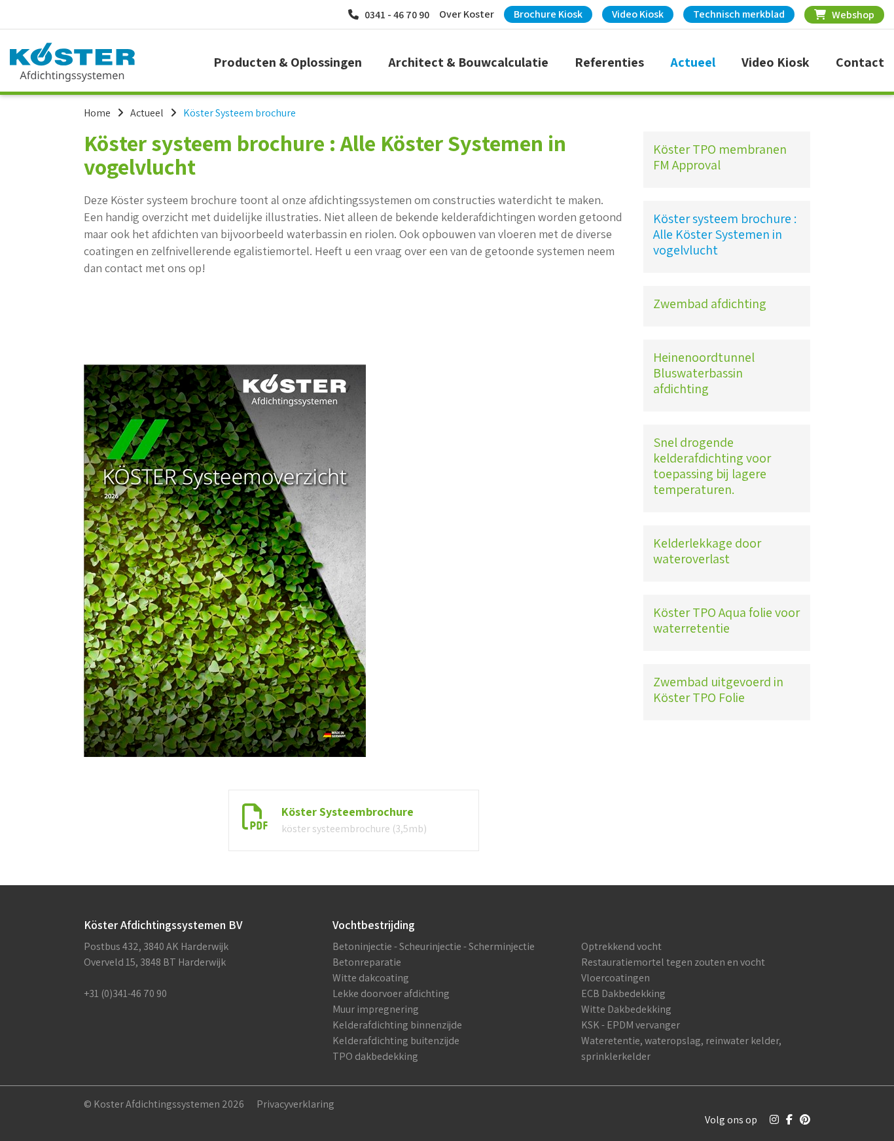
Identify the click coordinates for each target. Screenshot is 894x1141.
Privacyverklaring (295, 1104)
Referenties (609, 62)
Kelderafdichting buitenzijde (395, 1040)
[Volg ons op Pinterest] (805, 1120)
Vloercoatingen (615, 978)
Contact (860, 62)
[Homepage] (72, 62)
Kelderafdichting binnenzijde (397, 1025)
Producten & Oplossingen (287, 62)
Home (97, 113)
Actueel (692, 62)
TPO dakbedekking (375, 1056)
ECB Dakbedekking (623, 993)
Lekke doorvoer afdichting (391, 993)
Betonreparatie (366, 962)
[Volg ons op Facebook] (789, 1120)
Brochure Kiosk (548, 14)
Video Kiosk (638, 14)
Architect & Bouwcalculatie (468, 62)
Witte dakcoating (370, 978)
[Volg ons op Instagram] (774, 1120)
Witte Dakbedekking (626, 1009)
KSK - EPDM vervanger (630, 1025)
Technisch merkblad (739, 14)
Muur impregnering (375, 1009)
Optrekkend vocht (621, 946)
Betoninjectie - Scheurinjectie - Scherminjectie (433, 946)
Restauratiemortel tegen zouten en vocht (673, 962)
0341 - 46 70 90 (394, 15)
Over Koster (466, 14)
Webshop (850, 15)
